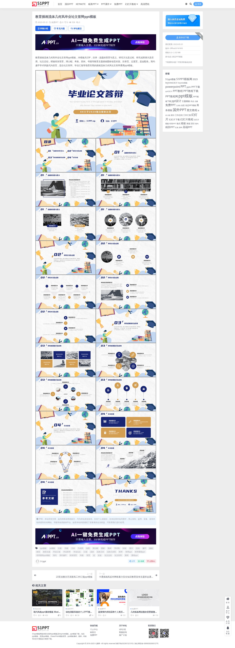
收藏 (142, 561)
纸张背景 (73, 555)
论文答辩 (118, 555)
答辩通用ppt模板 (43, 555)
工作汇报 (187, 115)
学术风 (117, 548)
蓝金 (99, 555)
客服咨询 (123, 632)
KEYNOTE (81, 4)
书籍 (66, 548)
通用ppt (134, 555)
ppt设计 (176, 101)
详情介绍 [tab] (44, 28)
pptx (189, 87)
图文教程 (192, 110)
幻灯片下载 (174, 119)
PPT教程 (178, 91)
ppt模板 (43, 548)
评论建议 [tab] (78, 28)
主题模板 (186, 101)
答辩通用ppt (140, 552)
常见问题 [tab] (61, 28)
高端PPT (187, 127)
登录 (199, 4)
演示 (193, 123)
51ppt (43, 561)
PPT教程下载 (190, 91)
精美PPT (92, 4)
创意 (88, 548)
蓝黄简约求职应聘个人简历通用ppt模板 (111, 613)
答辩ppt (129, 552)
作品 (192, 101)
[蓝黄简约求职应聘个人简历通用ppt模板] (112, 597)
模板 (183, 123)
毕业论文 (77, 552)
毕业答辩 (66, 552)
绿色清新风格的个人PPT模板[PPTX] (79, 613)
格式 (178, 123)
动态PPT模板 (190, 105)
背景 (88, 555)
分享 (133, 561)
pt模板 (52, 548)
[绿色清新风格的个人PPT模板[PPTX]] (79, 597)
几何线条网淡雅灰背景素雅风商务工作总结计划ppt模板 (144, 613)
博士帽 (95, 548)
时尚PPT (172, 123)
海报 (188, 123)
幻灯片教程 (130, 4)
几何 (73, 548)
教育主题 (46, 552)
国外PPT (69, 4)
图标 (103, 548)
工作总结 (179, 115)
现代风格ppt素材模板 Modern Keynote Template (47, 613)
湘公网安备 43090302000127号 (146, 643)
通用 (126, 555)
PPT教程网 (171, 96)
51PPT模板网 (184, 79)
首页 (60, 4)
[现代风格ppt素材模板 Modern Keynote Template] (47, 597)
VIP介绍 (122, 629)
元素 (196, 101)
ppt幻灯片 (168, 91)
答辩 (120, 552)
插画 (151, 548)
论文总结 (108, 555)
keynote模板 (182, 83)
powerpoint (172, 86)
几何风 (80, 548)
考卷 (82, 555)
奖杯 (109, 548)
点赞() (152, 561)
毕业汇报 (56, 552)
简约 (55, 555)
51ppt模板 (170, 79)
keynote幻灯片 (171, 83)
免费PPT (118, 4)
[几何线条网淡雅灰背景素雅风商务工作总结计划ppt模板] (144, 597)
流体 (92, 552)
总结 (138, 548)
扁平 (144, 548)
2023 (195, 79)
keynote (38, 609)
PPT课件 (105, 4)
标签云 (93, 632)
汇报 (85, 552)
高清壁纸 (145, 4)
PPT (183, 86)
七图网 (97, 643)
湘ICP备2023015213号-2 (125, 643)
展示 (131, 548)
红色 (176, 127)
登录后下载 (184, 37)
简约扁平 (63, 555)
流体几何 (100, 552)
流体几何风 (111, 552)
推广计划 (123, 635)
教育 (38, 552)
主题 (59, 548)
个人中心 (94, 629)
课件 (180, 127)
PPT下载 (195, 86)
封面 (124, 548)
